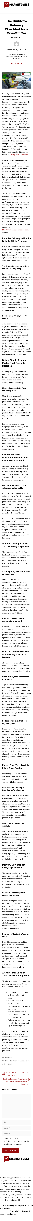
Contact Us (11, 1214)
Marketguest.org (14, 1205)
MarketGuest (5, 1178)
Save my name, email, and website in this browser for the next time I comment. (16, 1141)
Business (8, 1057)
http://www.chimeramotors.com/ (15, 230)
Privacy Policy (16, 1211)
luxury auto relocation (19, 155)
